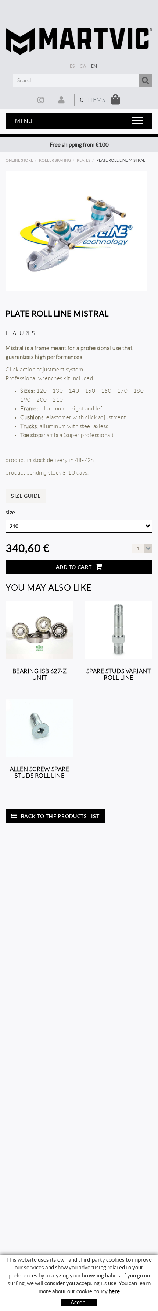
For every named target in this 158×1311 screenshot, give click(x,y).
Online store (19, 160)
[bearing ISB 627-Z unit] (39, 630)
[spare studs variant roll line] (118, 630)
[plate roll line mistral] (76, 231)
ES (72, 66)
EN (94, 66)
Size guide (26, 496)
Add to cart (74, 567)
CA (83, 66)
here (114, 1291)
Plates (83, 160)
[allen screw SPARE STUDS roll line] (39, 728)
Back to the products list (60, 816)
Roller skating (55, 160)
